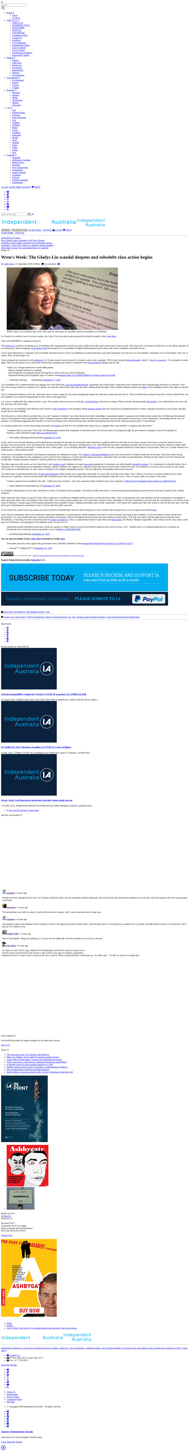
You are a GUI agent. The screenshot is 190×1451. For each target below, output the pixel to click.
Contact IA (17, 38)
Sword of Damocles (59, 519)
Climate (15, 87)
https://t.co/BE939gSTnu (165, 481)
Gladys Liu (10, 346)
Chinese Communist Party (56, 617)
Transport (16, 105)
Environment (13, 77)
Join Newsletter (19, 48)
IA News (16, 18)
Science (15, 85)
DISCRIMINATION (35, 612)
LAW (47, 612)
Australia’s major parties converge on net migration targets (26, 243)
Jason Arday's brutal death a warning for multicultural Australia (34, 1059)
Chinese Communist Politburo (95, 454)
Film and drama (19, 117)
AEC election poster (80, 617)
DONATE (16, 30)
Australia (11, 155)
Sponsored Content (20, 55)
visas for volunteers (158, 360)
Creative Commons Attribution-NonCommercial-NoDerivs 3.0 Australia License (58, 555)
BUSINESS (20, 612)
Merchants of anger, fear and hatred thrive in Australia (24, 248)
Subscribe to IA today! (11, 238)
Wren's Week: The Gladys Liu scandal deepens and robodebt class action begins (42, 1328)
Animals (16, 122)
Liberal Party (20, 617)
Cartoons (16, 115)
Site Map (11, 1402)
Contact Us (14, 1355)
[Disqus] (95, 922)
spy (69, 617)
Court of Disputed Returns (76, 384)
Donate (13, 1365)
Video (15, 147)
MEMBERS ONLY (21, 25)
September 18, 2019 (51, 486)
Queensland (17, 170)
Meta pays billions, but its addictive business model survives (33, 1057)
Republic (16, 165)
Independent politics (21, 45)
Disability (16, 132)
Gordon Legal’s (59, 464)
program (144, 464)
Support (17, 1431)
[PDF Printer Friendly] (59, 264)
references (38, 360)
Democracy (17, 65)
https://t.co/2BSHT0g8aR (78, 375)
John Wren (9, 264)
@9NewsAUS (130, 481)
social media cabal (39, 348)
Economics (17, 68)
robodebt (136, 464)
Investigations (18, 75)
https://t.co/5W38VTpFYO (121, 543)
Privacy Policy (18, 50)
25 (45, 264)
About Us (11, 1392)
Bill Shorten (116, 519)
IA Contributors (19, 43)
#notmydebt (88, 543)
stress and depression (49, 474)
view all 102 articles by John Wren (24, 810)
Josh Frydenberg (59, 409)
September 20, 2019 (52, 437)
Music (15, 127)
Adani (57, 425)
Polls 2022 (17, 63)
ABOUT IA (12, 20)
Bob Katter (152, 401)
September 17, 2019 (52, 380)
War (14, 152)
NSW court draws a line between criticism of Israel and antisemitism (36, 1062)
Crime (15, 130)
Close (3, 1442)
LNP (28, 617)
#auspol (62, 375)
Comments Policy (20, 35)
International (17, 70)
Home (10, 13)
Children (16, 125)
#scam (106, 543)
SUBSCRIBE (18, 28)
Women (15, 142)
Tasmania (16, 175)
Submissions (12, 1394)
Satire (14, 145)
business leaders (95, 409)
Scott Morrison (91, 401)
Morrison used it (95, 447)
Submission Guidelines (22, 53)
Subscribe (35, 560)
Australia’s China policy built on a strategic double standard (27, 245)
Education (16, 135)
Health (15, 137)
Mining (15, 102)
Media (15, 97)
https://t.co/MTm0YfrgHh (69, 529)
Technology (17, 100)
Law (14, 120)
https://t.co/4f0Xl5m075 (46, 433)
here (154, 510)
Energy (15, 82)
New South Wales (20, 167)
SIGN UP (5, 1045)
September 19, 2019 (43, 548)
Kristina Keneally (133, 360)
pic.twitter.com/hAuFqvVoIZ (102, 375)
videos (144, 387)
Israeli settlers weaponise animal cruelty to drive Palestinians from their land (40, 1072)
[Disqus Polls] (95, 851)
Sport (14, 140)
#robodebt (142, 481)
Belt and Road (94, 362)
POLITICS (9, 612)
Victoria (15, 177)
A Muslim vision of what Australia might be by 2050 (30, 1064)
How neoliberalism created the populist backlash (28, 1069)
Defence (16, 73)
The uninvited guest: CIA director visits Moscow (28, 1054)
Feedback (16, 40)
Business (11, 90)
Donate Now (7, 1235)
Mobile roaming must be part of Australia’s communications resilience (37, 1067)
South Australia (19, 172)
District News (18, 162)
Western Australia (20, 180)
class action (89, 464)
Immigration (17, 182)
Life (9, 107)
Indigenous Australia (21, 160)
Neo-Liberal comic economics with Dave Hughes (23, 240)
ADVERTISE (18, 33)
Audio (15, 150)
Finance (15, 95)
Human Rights (18, 112)
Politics (10, 58)
